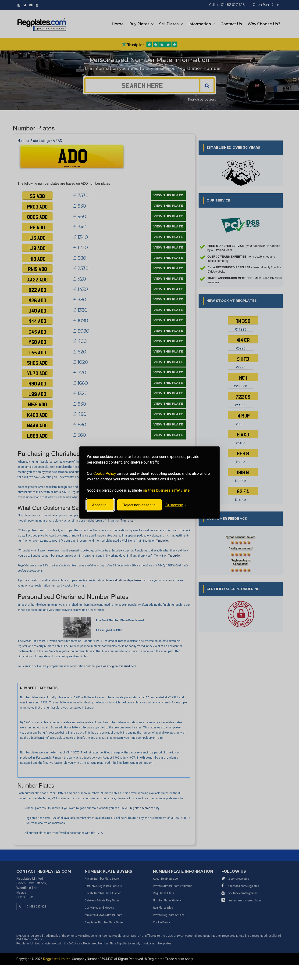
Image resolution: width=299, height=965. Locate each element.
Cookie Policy (104, 473)
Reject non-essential (139, 505)
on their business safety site (166, 490)
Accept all (100, 505)
